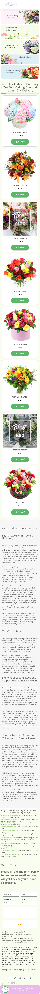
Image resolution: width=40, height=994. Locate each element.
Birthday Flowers (14, 960)
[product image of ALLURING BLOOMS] (20, 325)
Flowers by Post (23, 962)
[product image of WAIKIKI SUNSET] (20, 272)
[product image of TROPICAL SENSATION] (20, 378)
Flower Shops (13, 958)
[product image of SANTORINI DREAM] (20, 113)
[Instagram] (20, 978)
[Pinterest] (30, 978)
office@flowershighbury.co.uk (23, 938)
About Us (5, 947)
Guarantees (5, 951)
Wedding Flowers (23, 958)
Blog (33, 964)
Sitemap (4, 966)
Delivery (23, 949)
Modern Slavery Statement (19, 951)
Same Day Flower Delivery (21, 957)
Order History (20, 964)
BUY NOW (20, 142)
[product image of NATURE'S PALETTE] (20, 166)
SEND (20, 924)
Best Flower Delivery (26, 960)
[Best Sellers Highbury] (20, 59)
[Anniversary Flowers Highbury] (20, 72)
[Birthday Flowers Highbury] (20, 32)
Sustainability (29, 953)
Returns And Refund (18, 953)
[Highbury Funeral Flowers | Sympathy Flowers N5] (11, 4)
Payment (31, 951)
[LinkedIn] (25, 978)
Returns (27, 964)
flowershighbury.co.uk (20, 942)
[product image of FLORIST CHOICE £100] (20, 219)
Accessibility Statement (16, 947)
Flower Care (31, 949)
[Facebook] (10, 978)
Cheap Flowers (6, 962)
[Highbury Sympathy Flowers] (20, 47)
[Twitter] (15, 978)
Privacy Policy (6, 953)
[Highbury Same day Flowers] (20, 17)
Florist (14, 962)
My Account (10, 964)
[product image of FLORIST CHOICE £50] (20, 431)
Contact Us (28, 947)
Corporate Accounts (13, 949)
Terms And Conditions (9, 955)
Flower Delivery (22, 955)
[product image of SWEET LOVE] (20, 484)
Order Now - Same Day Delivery (23, 989)
